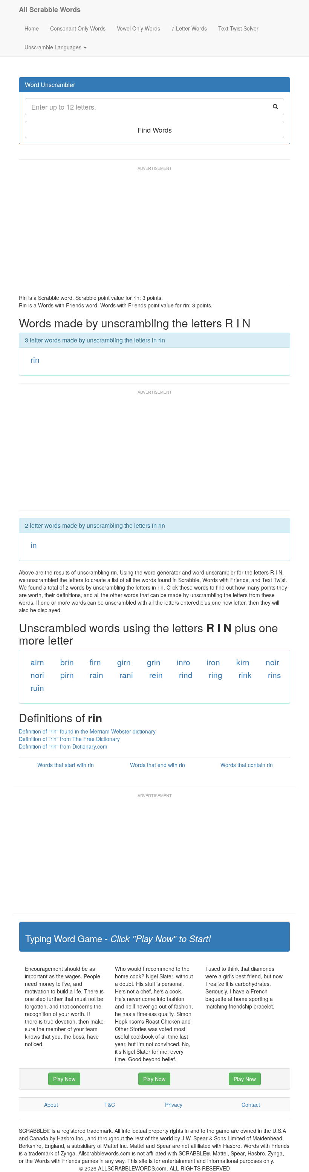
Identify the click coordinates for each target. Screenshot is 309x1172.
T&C (109, 1104)
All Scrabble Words (50, 9)
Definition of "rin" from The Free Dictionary (69, 739)
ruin (37, 687)
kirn (242, 662)
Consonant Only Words (78, 28)
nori (37, 674)
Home (31, 28)
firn (95, 662)
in (34, 544)
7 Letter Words (189, 28)
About (51, 1104)
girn (124, 662)
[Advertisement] (156, 229)
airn (37, 662)
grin (154, 662)
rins (274, 674)
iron (213, 662)
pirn (67, 674)
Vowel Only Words (138, 28)
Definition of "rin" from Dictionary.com (63, 746)
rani (126, 674)
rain (96, 674)
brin (67, 662)
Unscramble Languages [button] (53, 47)
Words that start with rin (65, 765)
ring (215, 674)
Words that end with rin (157, 765)
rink (245, 674)
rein (156, 674)
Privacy (173, 1104)
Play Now (64, 1079)
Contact (251, 1104)
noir (272, 662)
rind (186, 674)
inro (183, 662)
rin (35, 359)
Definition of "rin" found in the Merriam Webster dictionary (87, 731)
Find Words (155, 129)
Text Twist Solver (238, 28)
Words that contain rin (246, 765)
